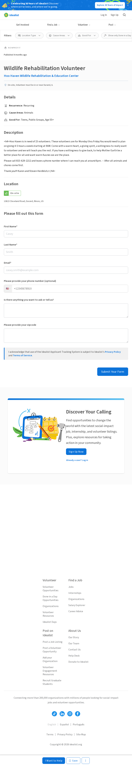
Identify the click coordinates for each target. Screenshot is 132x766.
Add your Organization (50, 659)
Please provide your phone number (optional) (30, 281)
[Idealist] (11, 15)
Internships (74, 593)
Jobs (71, 587)
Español (64, 724)
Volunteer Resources (48, 614)
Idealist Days (50, 622)
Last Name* (10, 244)
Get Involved (22, 25)
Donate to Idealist (78, 662)
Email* (7, 263)
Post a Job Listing (52, 642)
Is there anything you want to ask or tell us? (29, 300)
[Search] (124, 15)
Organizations (51, 606)
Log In (104, 15)
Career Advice (75, 611)
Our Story (73, 637)
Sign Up (114, 15)
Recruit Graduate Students (52, 682)
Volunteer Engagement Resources (50, 671)
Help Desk (74, 655)
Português (78, 724)
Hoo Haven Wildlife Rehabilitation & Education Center (41, 76)
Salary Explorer (76, 605)
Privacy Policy (113, 352)
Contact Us (74, 649)
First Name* (10, 226)
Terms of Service (22, 355)
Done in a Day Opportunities (50, 598)
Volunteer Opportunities (50, 588)
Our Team (73, 643)
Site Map (81, 734)
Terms (49, 734)
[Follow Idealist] (54, 713)
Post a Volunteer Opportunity (52, 649)
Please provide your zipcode (20, 325)
